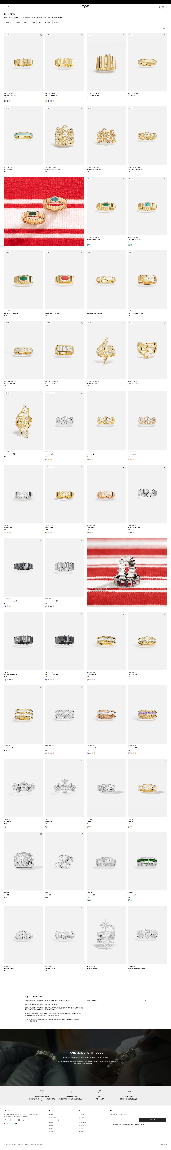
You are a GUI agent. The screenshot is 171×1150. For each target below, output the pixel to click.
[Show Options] (116, 577)
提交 (103, 583)
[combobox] (102, 577)
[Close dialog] (118, 557)
